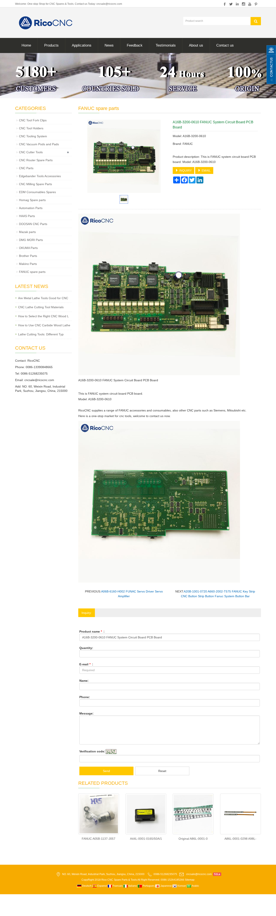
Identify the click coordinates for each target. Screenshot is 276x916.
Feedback (135, 45)
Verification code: (92, 751)
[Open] (271, 64)
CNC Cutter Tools (31, 152)
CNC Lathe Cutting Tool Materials (41, 307)
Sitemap (189, 879)
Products (51, 45)
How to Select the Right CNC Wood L (43, 316)
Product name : (92, 631)
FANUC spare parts (32, 272)
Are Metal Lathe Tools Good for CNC (43, 298)
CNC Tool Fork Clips (33, 120)
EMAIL (206, 170)
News (109, 45)
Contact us (225, 45)
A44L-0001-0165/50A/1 (146, 838)
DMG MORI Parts (31, 240)
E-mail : (86, 664)
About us (196, 45)
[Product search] (256, 21)
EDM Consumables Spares (37, 192)
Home (26, 45)
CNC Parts (26, 168)
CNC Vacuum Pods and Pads (39, 144)
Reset (162, 771)
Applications (81, 45)
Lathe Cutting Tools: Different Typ (41, 334)
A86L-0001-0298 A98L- (240, 838)
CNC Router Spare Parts (36, 160)
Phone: (84, 697)
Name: (84, 680)
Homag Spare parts (32, 200)
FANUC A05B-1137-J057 (98, 838)
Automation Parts (30, 208)
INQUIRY (185, 170)
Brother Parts (28, 256)
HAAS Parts (27, 216)
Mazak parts (27, 232)
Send (106, 771)
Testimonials (166, 45)
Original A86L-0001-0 (193, 838)
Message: (86, 713)
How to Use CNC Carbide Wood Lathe (44, 325)
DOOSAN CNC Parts (33, 224)
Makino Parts (28, 264)
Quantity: (86, 648)
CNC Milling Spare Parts (35, 184)
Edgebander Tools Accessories (40, 176)
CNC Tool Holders (31, 128)
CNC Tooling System (33, 136)
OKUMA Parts (28, 248)
